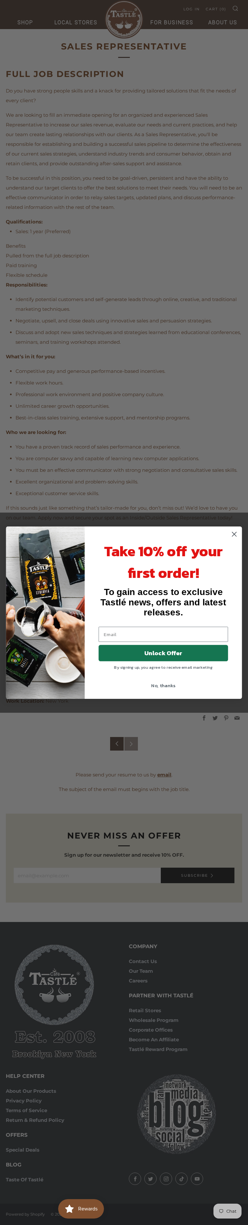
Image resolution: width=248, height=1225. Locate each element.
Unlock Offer (163, 652)
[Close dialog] (234, 534)
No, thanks (163, 685)
